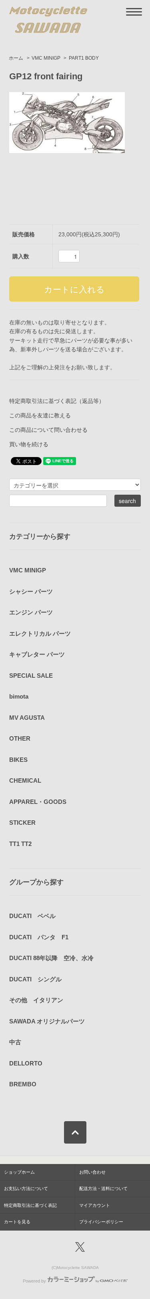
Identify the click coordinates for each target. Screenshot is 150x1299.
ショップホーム (19, 1172)
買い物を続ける (28, 444)
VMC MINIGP (46, 58)
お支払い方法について (26, 1188)
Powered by (34, 1281)
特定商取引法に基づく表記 (30, 1205)
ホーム (16, 58)
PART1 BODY (84, 58)
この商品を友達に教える (40, 415)
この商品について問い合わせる (48, 430)
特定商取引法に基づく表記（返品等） (56, 401)
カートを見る (17, 1221)
